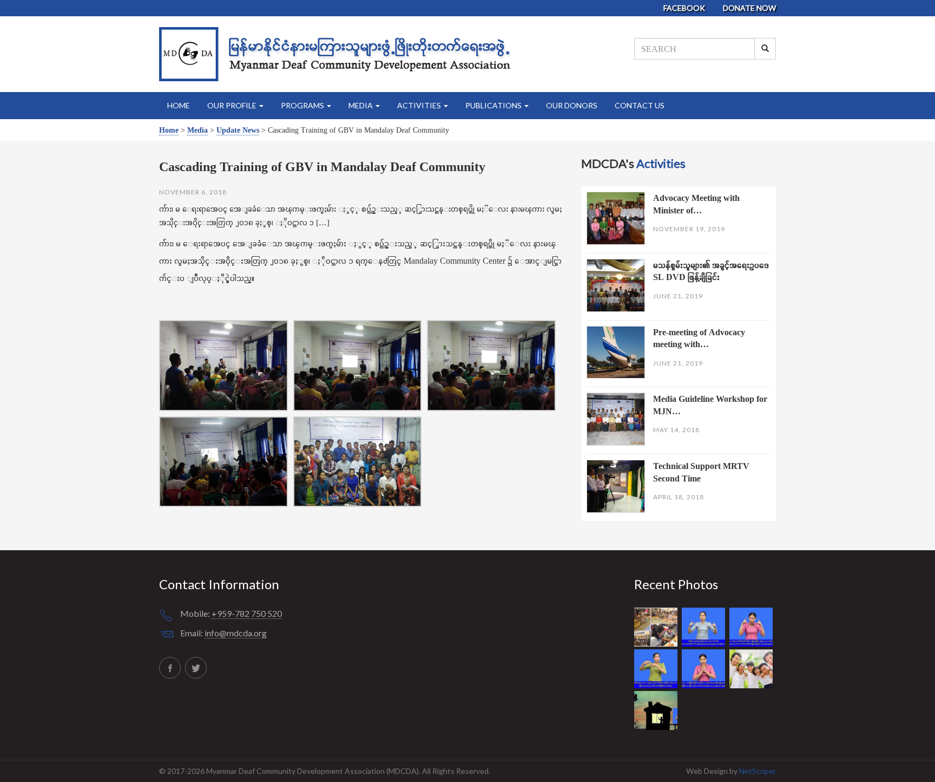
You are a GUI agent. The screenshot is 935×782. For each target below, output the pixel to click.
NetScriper (757, 771)
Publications (494, 105)
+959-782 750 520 (247, 613)
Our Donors (571, 105)
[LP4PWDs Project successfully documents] (658, 627)
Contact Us (639, 105)
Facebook (685, 7)
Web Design (707, 771)
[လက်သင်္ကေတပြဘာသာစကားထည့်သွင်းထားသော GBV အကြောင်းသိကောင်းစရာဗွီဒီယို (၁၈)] (658, 669)
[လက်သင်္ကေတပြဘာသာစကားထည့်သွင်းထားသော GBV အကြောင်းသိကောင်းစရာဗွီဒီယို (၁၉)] (752, 627)
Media (361, 105)
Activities (420, 105)
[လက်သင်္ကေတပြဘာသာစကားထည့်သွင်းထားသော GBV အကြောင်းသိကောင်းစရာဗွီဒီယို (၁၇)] (705, 669)
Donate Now (749, 7)
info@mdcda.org (236, 633)
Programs (303, 105)
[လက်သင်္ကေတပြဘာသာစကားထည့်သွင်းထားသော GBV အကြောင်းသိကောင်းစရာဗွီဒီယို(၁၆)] (752, 669)
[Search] (765, 49)
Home (178, 105)
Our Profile (232, 105)
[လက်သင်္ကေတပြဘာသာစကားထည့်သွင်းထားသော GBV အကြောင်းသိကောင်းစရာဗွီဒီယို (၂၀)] (705, 627)
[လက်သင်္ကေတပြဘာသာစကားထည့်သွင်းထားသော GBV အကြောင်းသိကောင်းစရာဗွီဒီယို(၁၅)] (657, 710)
